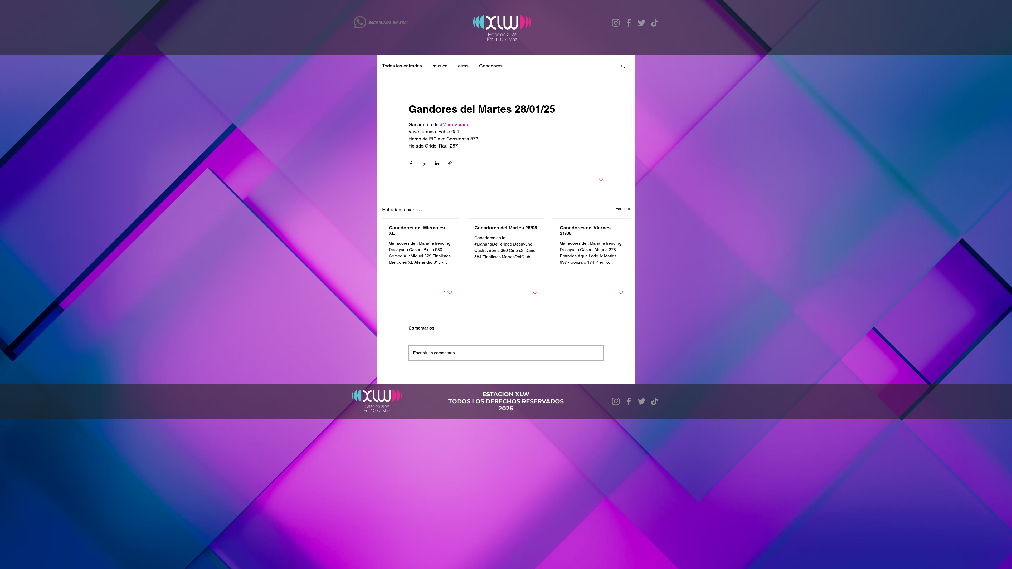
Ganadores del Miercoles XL (417, 230)
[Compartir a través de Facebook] (410, 163)
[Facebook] (629, 23)
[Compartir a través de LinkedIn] (436, 163)
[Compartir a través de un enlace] (449, 163)
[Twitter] (641, 23)
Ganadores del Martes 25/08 (505, 227)
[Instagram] (616, 23)
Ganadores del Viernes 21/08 (585, 230)
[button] (623, 66)
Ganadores (491, 65)
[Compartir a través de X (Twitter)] (423, 163)
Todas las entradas (402, 65)
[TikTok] (654, 23)
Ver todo (623, 209)
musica (439, 65)
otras (463, 65)
